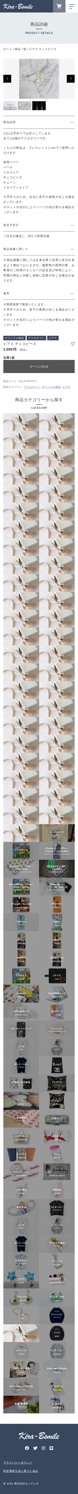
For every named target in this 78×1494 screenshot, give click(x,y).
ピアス (66, 387)
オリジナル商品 (51, 387)
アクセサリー (32, 387)
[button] (7, 79)
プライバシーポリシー (17, 1462)
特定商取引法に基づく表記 (20, 1471)
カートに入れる (39, 366)
